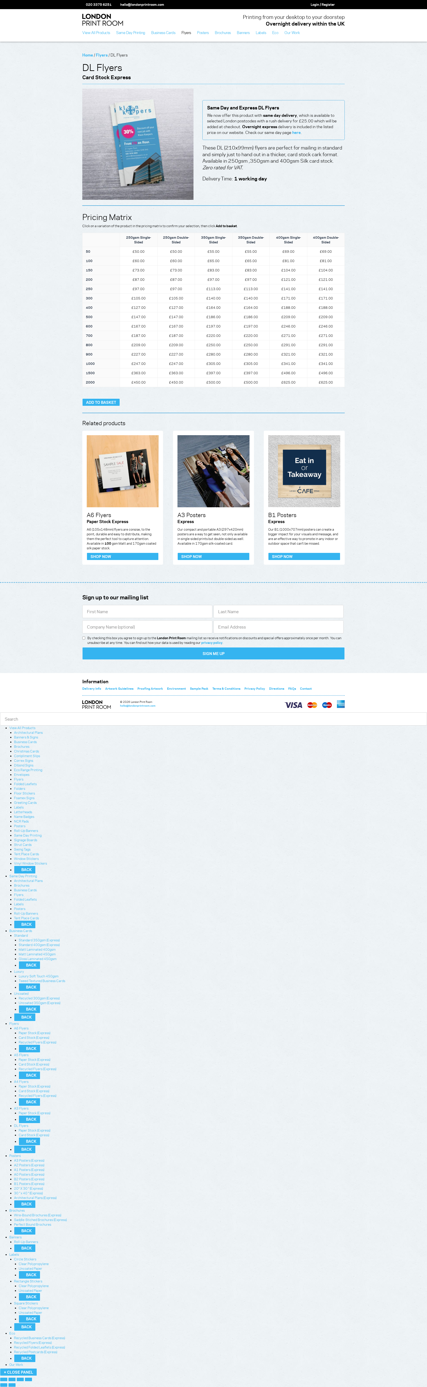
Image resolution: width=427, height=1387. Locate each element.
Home (87, 54)
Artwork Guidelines (119, 688)
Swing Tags (22, 849)
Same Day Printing (28, 835)
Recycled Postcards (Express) (35, 1352)
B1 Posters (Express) (29, 1183)
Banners (15, 1237)
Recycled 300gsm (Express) (39, 998)
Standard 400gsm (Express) (39, 944)
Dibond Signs (23, 765)
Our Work (16, 1364)
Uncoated (21, 993)
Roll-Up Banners (26, 830)
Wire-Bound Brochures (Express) (37, 1215)
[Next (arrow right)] (12, 1385)
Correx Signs (23, 760)
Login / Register (323, 4)
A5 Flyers (21, 1055)
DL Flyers (21, 1125)
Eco (12, 1333)
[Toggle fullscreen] (12, 1379)
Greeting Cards (25, 802)
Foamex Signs (24, 798)
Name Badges (24, 816)
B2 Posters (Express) (29, 1179)
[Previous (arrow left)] (4, 1385)
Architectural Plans (28, 732)
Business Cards (25, 742)
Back (26, 869)
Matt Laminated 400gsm (37, 949)
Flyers (102, 54)
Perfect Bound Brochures (32, 1224)
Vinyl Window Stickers (30, 863)
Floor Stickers (24, 793)
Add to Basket (101, 402)
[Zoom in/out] (4, 1379)
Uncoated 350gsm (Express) (39, 1003)
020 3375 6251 (99, 4)
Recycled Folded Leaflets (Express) (39, 1347)
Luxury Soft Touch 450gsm (38, 976)
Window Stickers (26, 858)
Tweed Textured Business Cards (42, 981)
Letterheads (23, 812)
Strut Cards (23, 844)
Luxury (19, 971)
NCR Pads (21, 821)
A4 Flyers (21, 1081)
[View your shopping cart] (342, 4)
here (296, 132)
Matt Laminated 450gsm (37, 954)
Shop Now (101, 556)
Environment (176, 688)
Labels (19, 807)
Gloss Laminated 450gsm (37, 958)
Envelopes (21, 774)
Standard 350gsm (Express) (39, 940)
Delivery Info (91, 688)
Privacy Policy (254, 688)
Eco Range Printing (28, 770)
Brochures (21, 746)
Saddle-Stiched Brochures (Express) (40, 1219)
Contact (306, 688)
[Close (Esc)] (28, 1379)
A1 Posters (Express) (29, 1169)
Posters (19, 826)
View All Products (22, 728)
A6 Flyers (21, 1028)
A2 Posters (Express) (29, 1165)
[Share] (20, 1379)
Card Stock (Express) (34, 1037)
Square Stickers (26, 1303)
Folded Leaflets (25, 784)
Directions (276, 688)
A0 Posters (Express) (29, 1174)
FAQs (292, 688)
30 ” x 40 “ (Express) (28, 1193)
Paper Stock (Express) (34, 1033)
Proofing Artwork (150, 688)
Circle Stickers (25, 1259)
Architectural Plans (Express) (35, 1197)
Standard (21, 935)
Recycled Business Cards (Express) (39, 1338)
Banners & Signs (26, 737)
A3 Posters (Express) (29, 1160)
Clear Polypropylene (34, 1264)
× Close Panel (18, 1372)
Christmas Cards (26, 751)
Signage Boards (25, 840)
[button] (36, 728)
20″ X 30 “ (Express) (28, 1188)
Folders (19, 788)
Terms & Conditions (226, 688)
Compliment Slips (27, 756)
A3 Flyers (21, 1108)
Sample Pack (199, 688)
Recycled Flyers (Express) (37, 1042)
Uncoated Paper (30, 1268)
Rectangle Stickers (28, 1281)
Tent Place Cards (26, 854)
